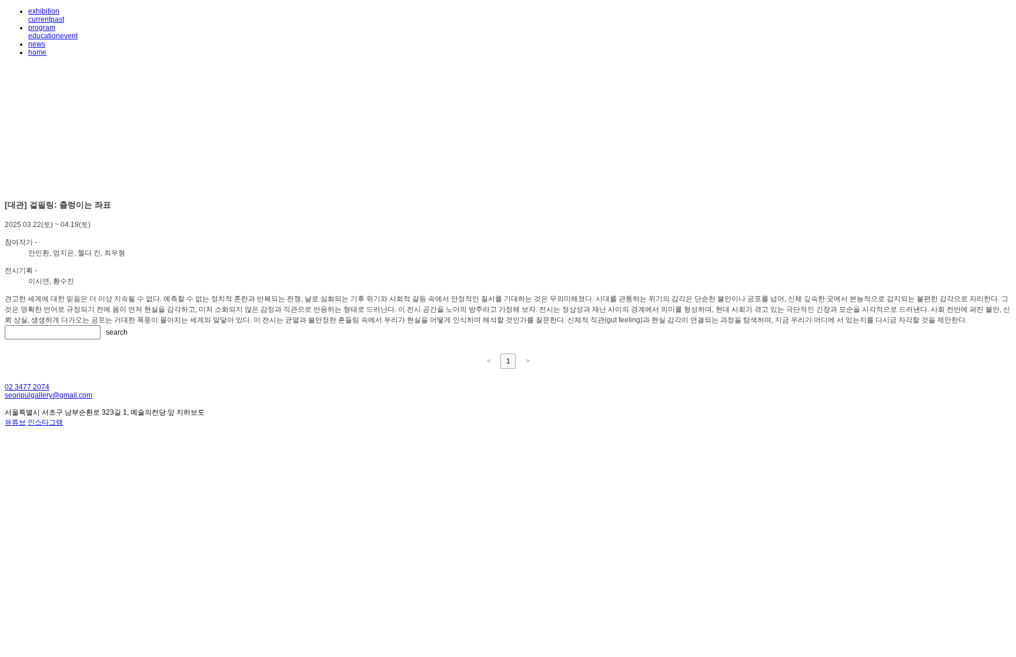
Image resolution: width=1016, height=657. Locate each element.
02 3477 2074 (27, 387)
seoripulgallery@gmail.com (48, 395)
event (69, 36)
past (57, 19)
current (39, 19)
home (37, 52)
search (117, 332)
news (36, 44)
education (44, 36)
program (41, 28)
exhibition (43, 11)
